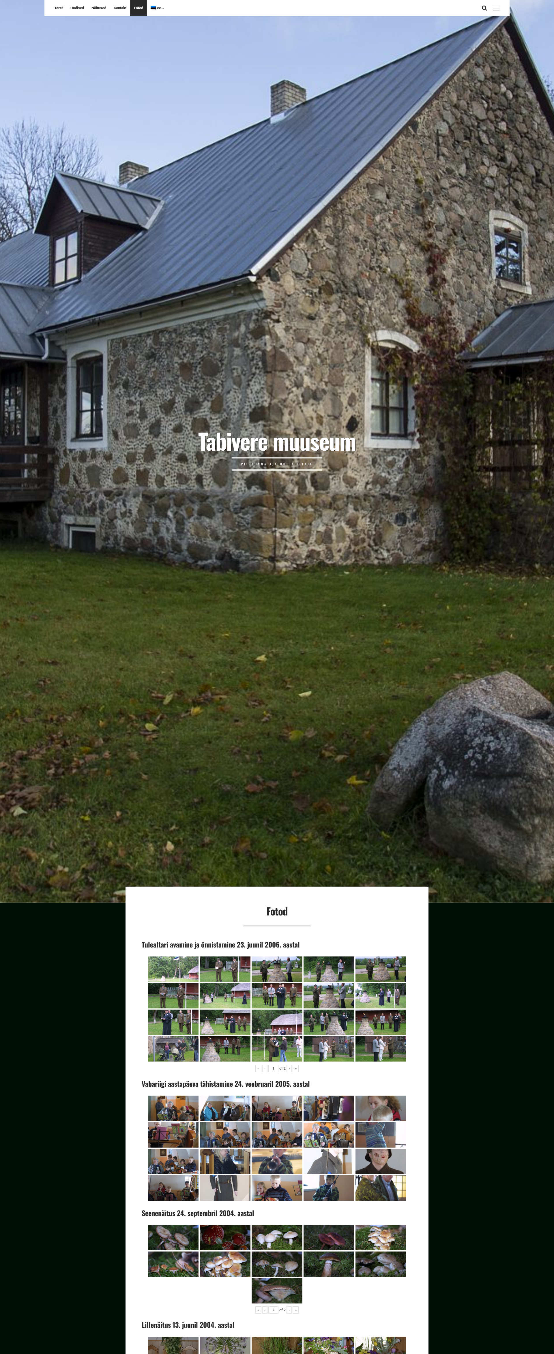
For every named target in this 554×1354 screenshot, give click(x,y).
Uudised (77, 8)
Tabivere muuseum (277, 440)
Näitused (98, 8)
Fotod (138, 8)
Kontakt (120, 8)
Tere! (58, 8)
